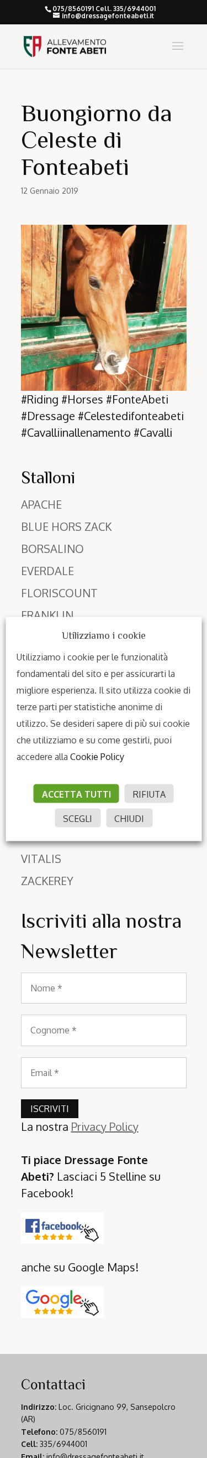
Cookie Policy (97, 756)
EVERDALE (47, 570)
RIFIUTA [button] (149, 794)
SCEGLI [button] (77, 818)
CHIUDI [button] (129, 818)
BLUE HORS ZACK (66, 526)
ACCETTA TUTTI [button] (76, 794)
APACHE (41, 504)
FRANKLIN (47, 615)
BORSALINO (52, 548)
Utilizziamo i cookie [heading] (104, 635)
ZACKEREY (47, 880)
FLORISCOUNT (59, 593)
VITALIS (41, 858)
